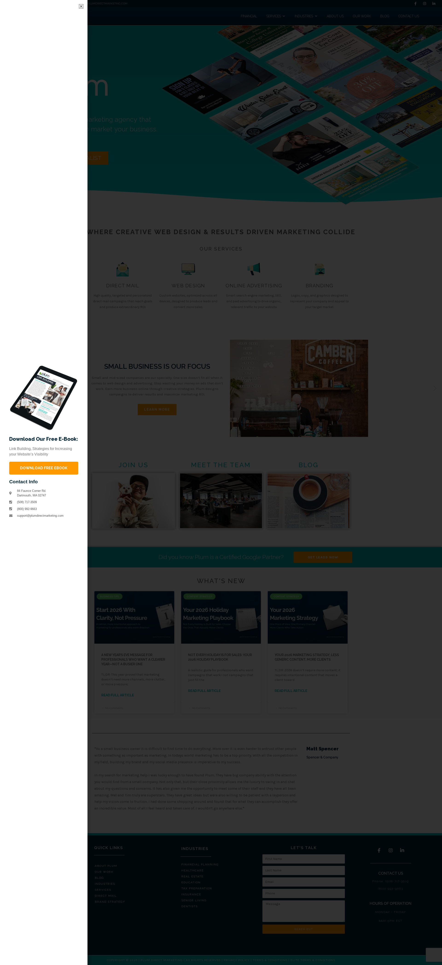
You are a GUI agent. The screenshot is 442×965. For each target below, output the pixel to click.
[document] (221, 482)
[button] (81, 6)
